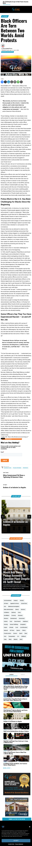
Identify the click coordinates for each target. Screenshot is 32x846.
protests (25, 467)
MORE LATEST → (7, 768)
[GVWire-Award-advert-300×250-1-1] (16, 794)
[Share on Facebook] (2, 82)
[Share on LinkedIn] (8, 82)
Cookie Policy (11, 844)
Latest (4, 519)
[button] (29, 827)
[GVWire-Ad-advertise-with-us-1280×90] (16, 75)
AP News (5, 16)
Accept (16, 840)
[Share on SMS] (18, 82)
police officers (17, 467)
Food (21, 4)
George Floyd (7, 467)
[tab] (11, 674)
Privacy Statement (19, 844)
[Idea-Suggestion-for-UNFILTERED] (16, 672)
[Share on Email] (15, 82)
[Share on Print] (11, 82)
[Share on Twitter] (5, 82)
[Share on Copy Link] (21, 82)
